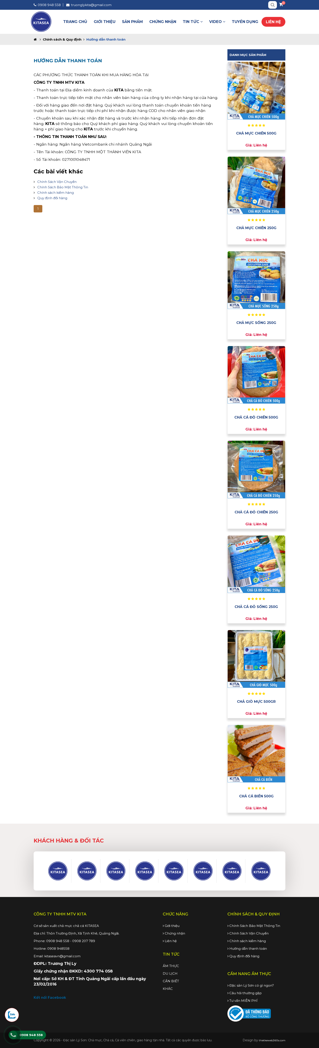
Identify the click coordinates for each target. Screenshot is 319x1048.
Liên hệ (273, 22)
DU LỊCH (170, 973)
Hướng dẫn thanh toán (248, 948)
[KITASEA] (58, 871)
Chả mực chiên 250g (256, 228)
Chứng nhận (162, 21)
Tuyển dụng (245, 21)
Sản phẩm (132, 21)
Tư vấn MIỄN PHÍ (243, 1001)
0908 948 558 (49, 5)
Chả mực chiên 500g (256, 133)
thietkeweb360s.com (272, 1040)
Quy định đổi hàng (52, 198)
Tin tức (191, 21)
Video (216, 21)
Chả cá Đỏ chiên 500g (256, 417)
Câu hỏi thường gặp (245, 993)
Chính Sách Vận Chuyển (57, 182)
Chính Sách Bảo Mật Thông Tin (62, 187)
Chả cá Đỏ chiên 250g (256, 512)
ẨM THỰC (171, 966)
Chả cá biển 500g (256, 796)
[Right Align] (273, 5)
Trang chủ (75, 21)
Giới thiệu (104, 21)
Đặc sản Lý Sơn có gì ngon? (251, 985)
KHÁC (168, 989)
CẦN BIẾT (171, 981)
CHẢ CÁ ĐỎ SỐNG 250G (256, 607)
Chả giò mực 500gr (256, 702)
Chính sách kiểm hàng (55, 193)
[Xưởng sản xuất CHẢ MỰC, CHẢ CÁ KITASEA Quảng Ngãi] (41, 21)
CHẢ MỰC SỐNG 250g (256, 323)
